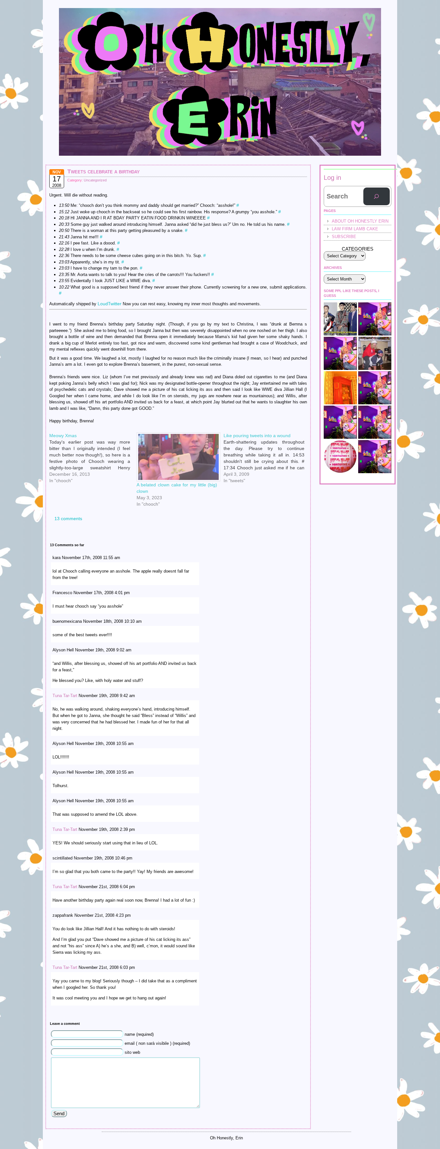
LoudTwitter (109, 303)
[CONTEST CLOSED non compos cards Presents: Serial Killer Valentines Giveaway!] (340, 456)
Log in (332, 177)
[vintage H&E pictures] (374, 353)
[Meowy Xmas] (93, 434)
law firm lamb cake (355, 228)
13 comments (68, 518)
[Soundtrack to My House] (374, 422)
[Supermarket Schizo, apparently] (340, 353)
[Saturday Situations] (340, 319)
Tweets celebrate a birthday (103, 171)
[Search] (376, 197)
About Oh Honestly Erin (360, 221)
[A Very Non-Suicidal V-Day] (374, 319)
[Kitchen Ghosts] (340, 387)
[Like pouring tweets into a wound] (267, 434)
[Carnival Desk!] (374, 387)
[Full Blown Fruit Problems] (340, 422)
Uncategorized (95, 180)
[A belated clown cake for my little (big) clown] (177, 457)
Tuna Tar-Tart (65, 695)
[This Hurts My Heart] (374, 456)
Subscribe (344, 236)
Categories (357, 248)
